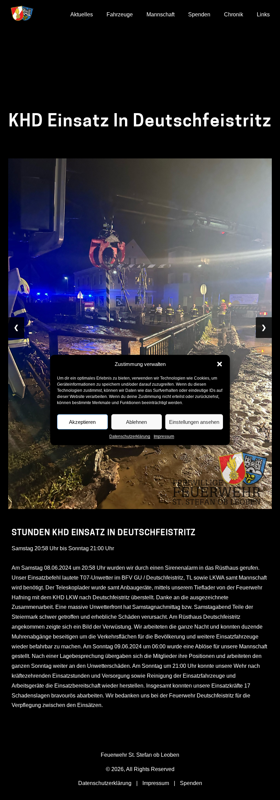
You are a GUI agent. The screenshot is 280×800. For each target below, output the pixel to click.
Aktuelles (81, 14)
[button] (219, 364)
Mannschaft (160, 14)
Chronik (233, 14)
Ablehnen (136, 422)
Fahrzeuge (120, 14)
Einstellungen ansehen (194, 422)
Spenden (199, 14)
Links (263, 14)
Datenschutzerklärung (129, 436)
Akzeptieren (82, 422)
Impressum (164, 436)
